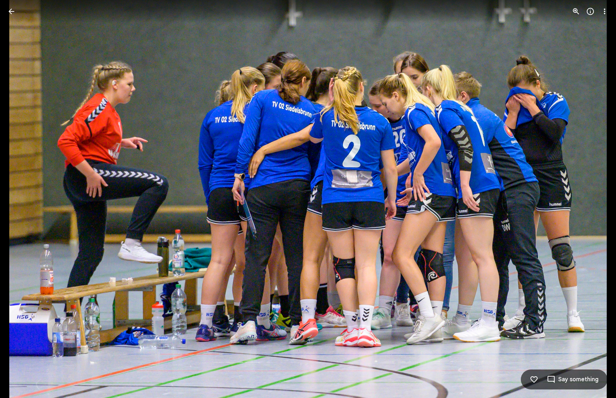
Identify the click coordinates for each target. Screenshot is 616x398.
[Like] (534, 379)
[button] (20, 199)
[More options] (604, 11)
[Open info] (590, 11)
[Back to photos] (11, 11)
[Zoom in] (576, 11)
